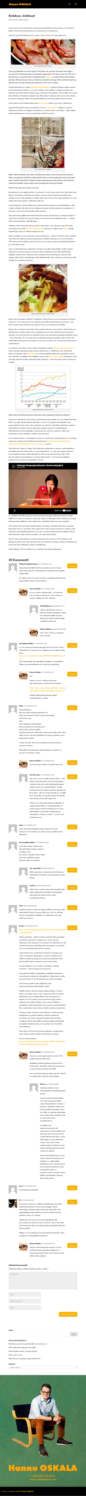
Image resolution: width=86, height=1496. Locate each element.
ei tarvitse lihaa (52, 107)
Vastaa (72, 566)
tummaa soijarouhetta (34, 228)
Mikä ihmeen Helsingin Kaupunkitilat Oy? (24, 1358)
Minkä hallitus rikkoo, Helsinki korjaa (23, 1351)
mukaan (49, 77)
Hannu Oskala (35, 589)
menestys (31, 354)
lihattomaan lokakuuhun (63, 348)
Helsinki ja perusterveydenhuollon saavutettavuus (28, 1344)
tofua (65, 228)
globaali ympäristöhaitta (40, 87)
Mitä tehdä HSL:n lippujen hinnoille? (22, 1347)
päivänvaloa (43, 103)
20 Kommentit (23, 20)
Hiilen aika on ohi (15, 1355)
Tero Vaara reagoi (56, 356)
